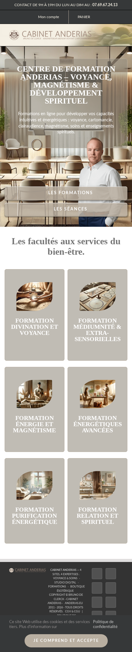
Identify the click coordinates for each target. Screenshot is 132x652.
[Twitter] (111, 573)
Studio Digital (65, 582)
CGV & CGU (72, 611)
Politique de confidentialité (105, 624)
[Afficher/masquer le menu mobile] (120, 34)
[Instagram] (97, 587)
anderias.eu (74, 603)
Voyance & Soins (65, 578)
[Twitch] (97, 602)
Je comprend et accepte (66, 641)
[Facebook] (97, 573)
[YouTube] (111, 602)
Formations (57, 586)
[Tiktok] (111, 587)
